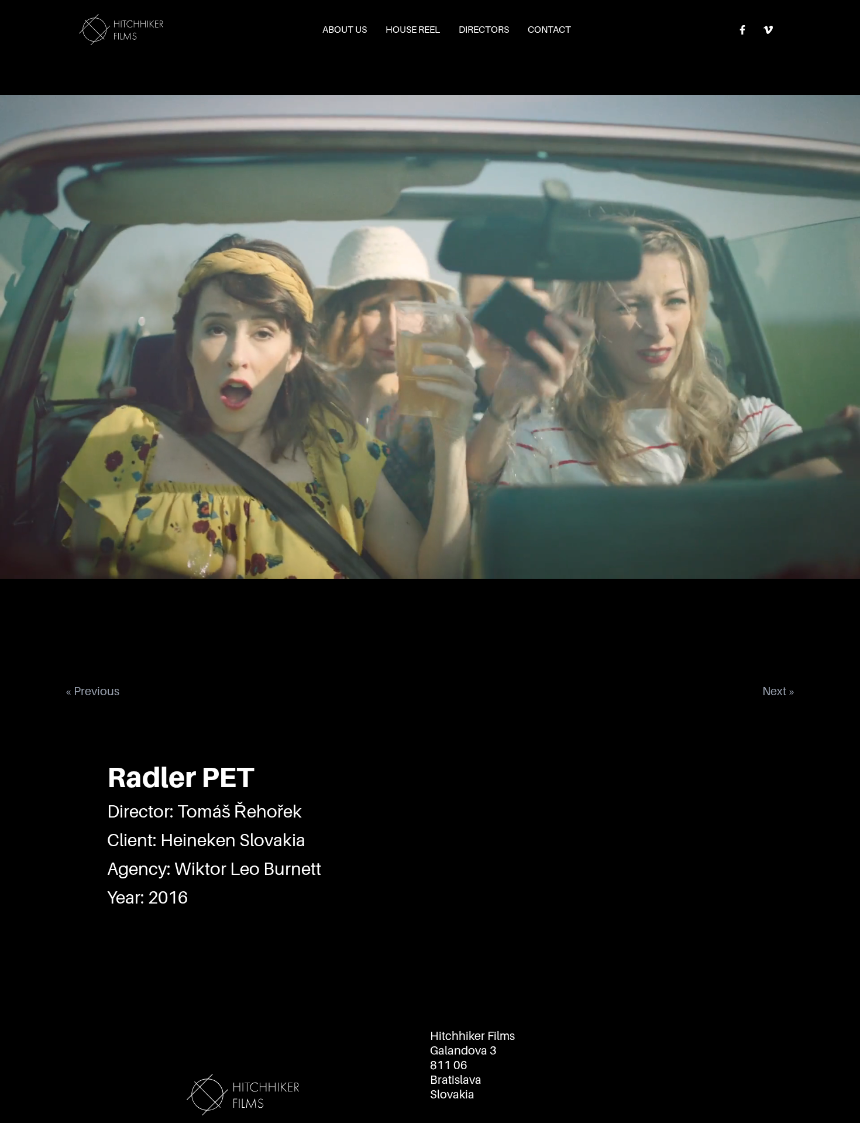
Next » (778, 691)
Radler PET (180, 777)
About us (344, 30)
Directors (484, 30)
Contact (549, 30)
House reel (413, 30)
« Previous (92, 691)
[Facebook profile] (742, 30)
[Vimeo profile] (768, 30)
